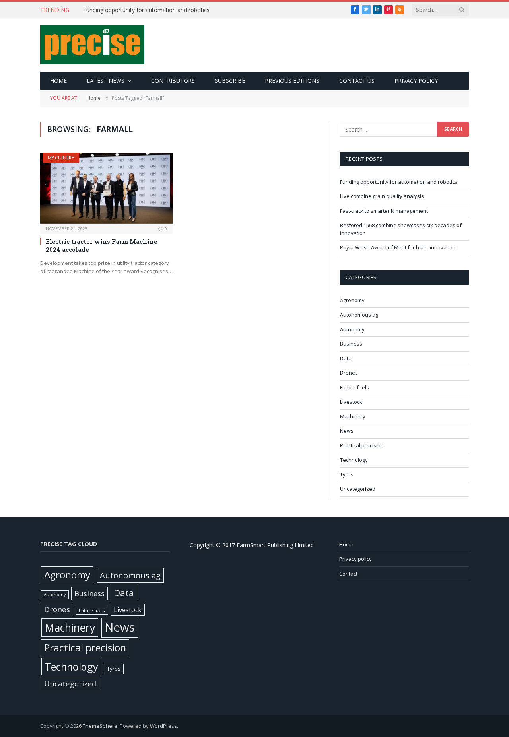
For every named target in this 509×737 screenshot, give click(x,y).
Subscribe (230, 80)
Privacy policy (416, 80)
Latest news (105, 80)
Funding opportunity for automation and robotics (146, 10)
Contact (348, 573)
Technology (354, 459)
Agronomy (352, 300)
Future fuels (354, 387)
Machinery (61, 157)
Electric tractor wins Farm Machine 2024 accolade (101, 245)
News (347, 430)
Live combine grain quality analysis (382, 196)
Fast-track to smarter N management (384, 210)
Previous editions (292, 80)
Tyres (347, 474)
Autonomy (352, 329)
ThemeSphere (100, 725)
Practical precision (362, 445)
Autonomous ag (359, 314)
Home (58, 80)
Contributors (173, 80)
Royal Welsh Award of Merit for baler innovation (398, 247)
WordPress (163, 725)
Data (346, 358)
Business (351, 343)
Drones (349, 372)
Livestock (351, 401)
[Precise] (92, 44)
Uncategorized (357, 488)
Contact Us (357, 80)
